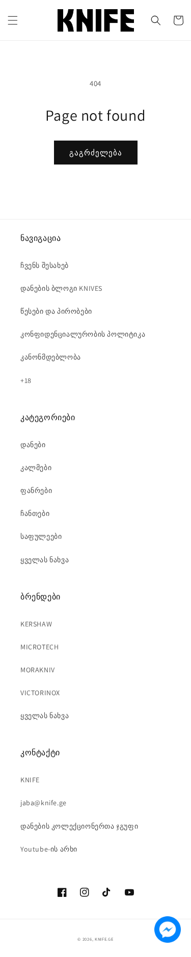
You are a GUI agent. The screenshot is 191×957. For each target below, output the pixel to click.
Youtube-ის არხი (48, 849)
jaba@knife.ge (43, 802)
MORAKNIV (37, 669)
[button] (13, 20)
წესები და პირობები (56, 311)
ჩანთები (34, 513)
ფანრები (36, 490)
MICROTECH (39, 646)
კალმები (35, 467)
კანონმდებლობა (50, 357)
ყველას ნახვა (44, 559)
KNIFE (30, 779)
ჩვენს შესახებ (44, 265)
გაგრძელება (95, 152)
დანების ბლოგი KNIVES (61, 288)
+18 (26, 380)
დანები (33, 444)
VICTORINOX (40, 692)
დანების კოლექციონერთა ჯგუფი (79, 826)
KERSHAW (36, 623)
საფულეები (41, 536)
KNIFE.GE (104, 939)
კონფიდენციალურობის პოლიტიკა (82, 334)
